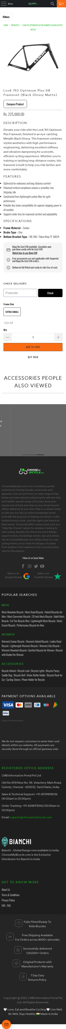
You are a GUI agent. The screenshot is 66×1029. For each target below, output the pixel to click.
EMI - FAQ (6, 905)
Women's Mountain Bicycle (14, 650)
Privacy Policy (8, 900)
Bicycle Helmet (9, 671)
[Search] (52, 3)
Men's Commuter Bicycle (18, 616)
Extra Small (12, 312)
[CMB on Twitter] (36, 566)
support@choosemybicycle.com (31, 817)
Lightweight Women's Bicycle (24, 646)
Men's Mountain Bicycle (12, 612)
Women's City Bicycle (49, 646)
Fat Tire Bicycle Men (19, 621)
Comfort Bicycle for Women (41, 650)
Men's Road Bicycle (34, 612)
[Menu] (1, 3)
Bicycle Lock (24, 671)
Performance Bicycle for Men (30, 625)
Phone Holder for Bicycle (33, 679)
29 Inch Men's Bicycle (42, 616)
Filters (6, 17)
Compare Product (15, 104)
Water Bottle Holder (36, 675)
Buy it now (33, 357)
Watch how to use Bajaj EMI (24, 253)
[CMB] (33, 3)
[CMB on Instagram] (29, 566)
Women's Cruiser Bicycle (13, 641)
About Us (6, 889)
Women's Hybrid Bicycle (37, 641)
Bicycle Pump (52, 671)
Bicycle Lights (37, 671)
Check (50, 293)
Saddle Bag (7, 675)
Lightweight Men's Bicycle (43, 621)
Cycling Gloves (13, 679)
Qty (5, 330)
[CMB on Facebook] (23, 566)
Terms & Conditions (10, 895)
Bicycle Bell (19, 675)
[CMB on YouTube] (42, 566)
